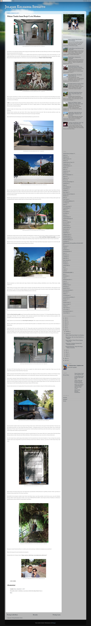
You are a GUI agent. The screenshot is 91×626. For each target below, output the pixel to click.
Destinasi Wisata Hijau (67, 181)
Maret (67, 356)
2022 (66, 320)
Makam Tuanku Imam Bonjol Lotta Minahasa (75, 335)
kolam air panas (66, 304)
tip (63, 267)
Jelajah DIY (65, 183)
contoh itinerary (66, 227)
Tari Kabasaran (66, 295)
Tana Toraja (65, 199)
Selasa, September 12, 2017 (19, 589)
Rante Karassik (66, 260)
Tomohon (65, 263)
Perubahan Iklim (66, 236)
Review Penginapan (67, 174)
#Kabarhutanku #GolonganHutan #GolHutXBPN (73, 243)
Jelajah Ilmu (65, 232)
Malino (64, 209)
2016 (66, 358)
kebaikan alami (66, 302)
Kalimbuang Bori (66, 251)
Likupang (65, 190)
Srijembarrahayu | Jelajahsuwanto (76, 365)
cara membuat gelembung (68, 297)
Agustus (67, 333)
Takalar (64, 293)
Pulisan (64, 220)
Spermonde (65, 224)
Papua (64, 185)
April (67, 354)
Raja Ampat (65, 192)
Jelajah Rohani (66, 208)
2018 (66, 327)
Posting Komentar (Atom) (17, 617)
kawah (64, 300)
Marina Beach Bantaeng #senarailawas (77, 391)
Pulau (64, 169)
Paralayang (65, 286)
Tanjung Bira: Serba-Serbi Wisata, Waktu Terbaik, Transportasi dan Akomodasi (75, 114)
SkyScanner (65, 291)
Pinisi (64, 197)
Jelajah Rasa (65, 188)
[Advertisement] (73, 140)
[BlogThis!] (11, 581)
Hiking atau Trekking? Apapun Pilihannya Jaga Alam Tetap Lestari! (75, 103)
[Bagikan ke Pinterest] (15, 581)
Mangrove (65, 283)
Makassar (65, 178)
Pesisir (64, 180)
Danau (64, 204)
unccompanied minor (67, 311)
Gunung (64, 173)
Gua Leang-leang (66, 206)
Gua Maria (65, 213)
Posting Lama (56, 615)
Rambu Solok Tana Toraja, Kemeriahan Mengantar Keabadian (75, 66)
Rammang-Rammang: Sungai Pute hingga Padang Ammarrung (74, 347)
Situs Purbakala (66, 187)
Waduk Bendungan (67, 238)
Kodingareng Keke (67, 279)
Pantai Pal (65, 258)
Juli (67, 350)
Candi (64, 248)
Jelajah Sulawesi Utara (67, 162)
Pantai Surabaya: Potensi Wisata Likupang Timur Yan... (74, 341)
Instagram (65, 399)
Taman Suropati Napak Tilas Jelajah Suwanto (79, 374)
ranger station (66, 307)
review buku (65, 309)
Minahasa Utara (66, 284)
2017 (66, 329)
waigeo (64, 269)
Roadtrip (65, 262)
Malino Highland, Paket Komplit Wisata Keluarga (75, 40)
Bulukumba (65, 276)
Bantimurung (66, 229)
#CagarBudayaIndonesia (68, 201)
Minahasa (65, 195)
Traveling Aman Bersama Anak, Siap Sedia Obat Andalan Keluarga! (75, 123)
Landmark (65, 256)
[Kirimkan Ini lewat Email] (10, 581)
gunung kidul (66, 265)
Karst (64, 253)
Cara (64, 277)
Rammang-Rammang (67, 290)
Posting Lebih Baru (12, 615)
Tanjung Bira (65, 164)
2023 (66, 318)
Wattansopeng (66, 225)
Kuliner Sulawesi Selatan (68, 194)
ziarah (64, 270)
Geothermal (65, 249)
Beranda (35, 615)
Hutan (64, 176)
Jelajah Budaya (66, 216)
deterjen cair (65, 298)
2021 (66, 322)
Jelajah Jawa (65, 171)
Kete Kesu (65, 255)
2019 (66, 326)
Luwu (64, 281)
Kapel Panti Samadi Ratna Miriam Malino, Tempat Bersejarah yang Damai (75, 94)
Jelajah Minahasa (66, 165)
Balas (11, 592)
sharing (64, 160)
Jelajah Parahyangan (67, 218)
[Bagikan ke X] (13, 581)
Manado (64, 167)
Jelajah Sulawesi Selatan (68, 153)
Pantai (64, 155)
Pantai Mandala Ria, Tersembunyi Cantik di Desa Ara (75, 75)
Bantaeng (65, 246)
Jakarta (64, 215)
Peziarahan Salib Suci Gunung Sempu (76, 83)
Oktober (67, 331)
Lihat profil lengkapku (72, 367)
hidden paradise (66, 158)
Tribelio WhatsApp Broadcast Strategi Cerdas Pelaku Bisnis (79, 381)
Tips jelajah (65, 211)
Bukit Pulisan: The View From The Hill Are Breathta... (75, 337)
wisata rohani (66, 313)
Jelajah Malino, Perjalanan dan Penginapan (74, 57)
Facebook (65, 397)
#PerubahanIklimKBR (67, 272)
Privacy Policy (66, 375)
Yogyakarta (65, 241)
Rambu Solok (66, 288)
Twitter (64, 401)
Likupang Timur (66, 234)
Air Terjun (65, 202)
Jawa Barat (65, 231)
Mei (67, 352)
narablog (65, 306)
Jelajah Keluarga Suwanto (25, 6)
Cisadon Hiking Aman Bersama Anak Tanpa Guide (76, 49)
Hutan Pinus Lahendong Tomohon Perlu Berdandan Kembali (74, 344)
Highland (65, 157)
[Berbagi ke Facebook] (14, 581)
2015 (66, 360)
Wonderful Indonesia (67, 239)
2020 (66, 324)
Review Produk (66, 222)
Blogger (54, 623)
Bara (64, 274)
